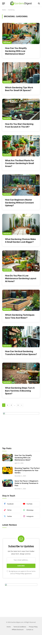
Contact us (29, 629)
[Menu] (3, 3)
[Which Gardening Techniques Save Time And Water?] (21, 300)
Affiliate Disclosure (17, 629)
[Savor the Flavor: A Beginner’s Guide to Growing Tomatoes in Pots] (7, 483)
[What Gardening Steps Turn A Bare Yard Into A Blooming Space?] (21, 373)
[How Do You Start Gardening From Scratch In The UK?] (21, 109)
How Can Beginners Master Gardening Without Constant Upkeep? (19, 203)
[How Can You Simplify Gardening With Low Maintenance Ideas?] (21, 33)
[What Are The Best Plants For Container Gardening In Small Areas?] (21, 145)
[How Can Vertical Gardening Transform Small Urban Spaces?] (21, 336)
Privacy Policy (20, 574)
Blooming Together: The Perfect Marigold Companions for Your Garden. (27, 470)
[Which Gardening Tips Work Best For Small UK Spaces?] (21, 72)
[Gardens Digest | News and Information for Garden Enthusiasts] (21, 3)
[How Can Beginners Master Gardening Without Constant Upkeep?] (21, 185)
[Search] (39, 3)
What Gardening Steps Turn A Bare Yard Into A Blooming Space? (20, 391)
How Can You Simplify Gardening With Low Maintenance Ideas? (16, 51)
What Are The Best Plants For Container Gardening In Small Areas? (19, 163)
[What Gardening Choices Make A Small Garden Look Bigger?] (21, 224)
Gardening (7, 42)
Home (4, 10)
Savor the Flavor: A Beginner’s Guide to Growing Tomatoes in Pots (26, 483)
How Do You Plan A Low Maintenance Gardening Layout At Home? (20, 278)
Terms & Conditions (19, 627)
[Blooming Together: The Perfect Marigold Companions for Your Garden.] (7, 470)
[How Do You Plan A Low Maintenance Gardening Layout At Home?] (21, 260)
